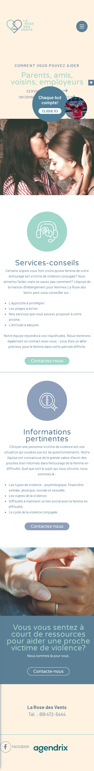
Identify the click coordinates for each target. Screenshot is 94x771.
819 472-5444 (52, 714)
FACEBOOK (20, 746)
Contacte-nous (48, 671)
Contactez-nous (47, 360)
